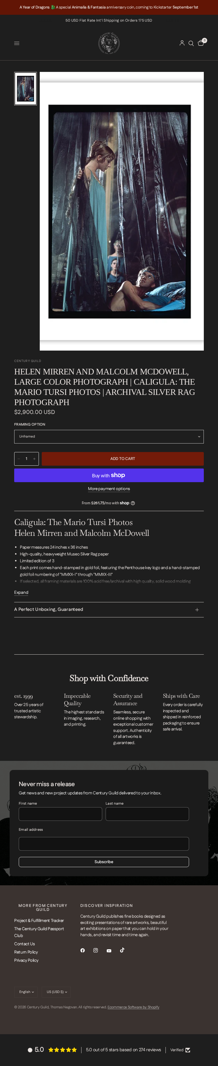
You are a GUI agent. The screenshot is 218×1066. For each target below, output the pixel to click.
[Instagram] (99, 950)
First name (28, 803)
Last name (114, 803)
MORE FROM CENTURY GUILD (42, 908)
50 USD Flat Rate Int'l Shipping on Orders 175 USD (109, 20)
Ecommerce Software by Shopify (133, 1007)
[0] (200, 43)
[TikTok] (126, 950)
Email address (31, 829)
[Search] (191, 43)
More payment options (109, 488)
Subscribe (104, 862)
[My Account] (182, 43)
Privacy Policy (26, 960)
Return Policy (26, 952)
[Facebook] (86, 950)
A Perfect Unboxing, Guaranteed (48, 609)
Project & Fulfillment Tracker (39, 921)
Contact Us (24, 944)
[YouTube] (113, 951)
